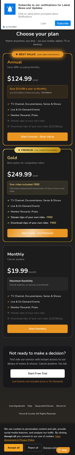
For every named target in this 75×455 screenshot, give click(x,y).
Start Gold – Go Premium (37, 233)
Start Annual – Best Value (37, 137)
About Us (61, 406)
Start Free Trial (37, 373)
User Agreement (17, 406)
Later (43, 23)
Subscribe (63, 23)
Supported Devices (44, 406)
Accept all (14, 447)
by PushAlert (11, 26)
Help (30, 406)
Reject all (33, 447)
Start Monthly (37, 329)
